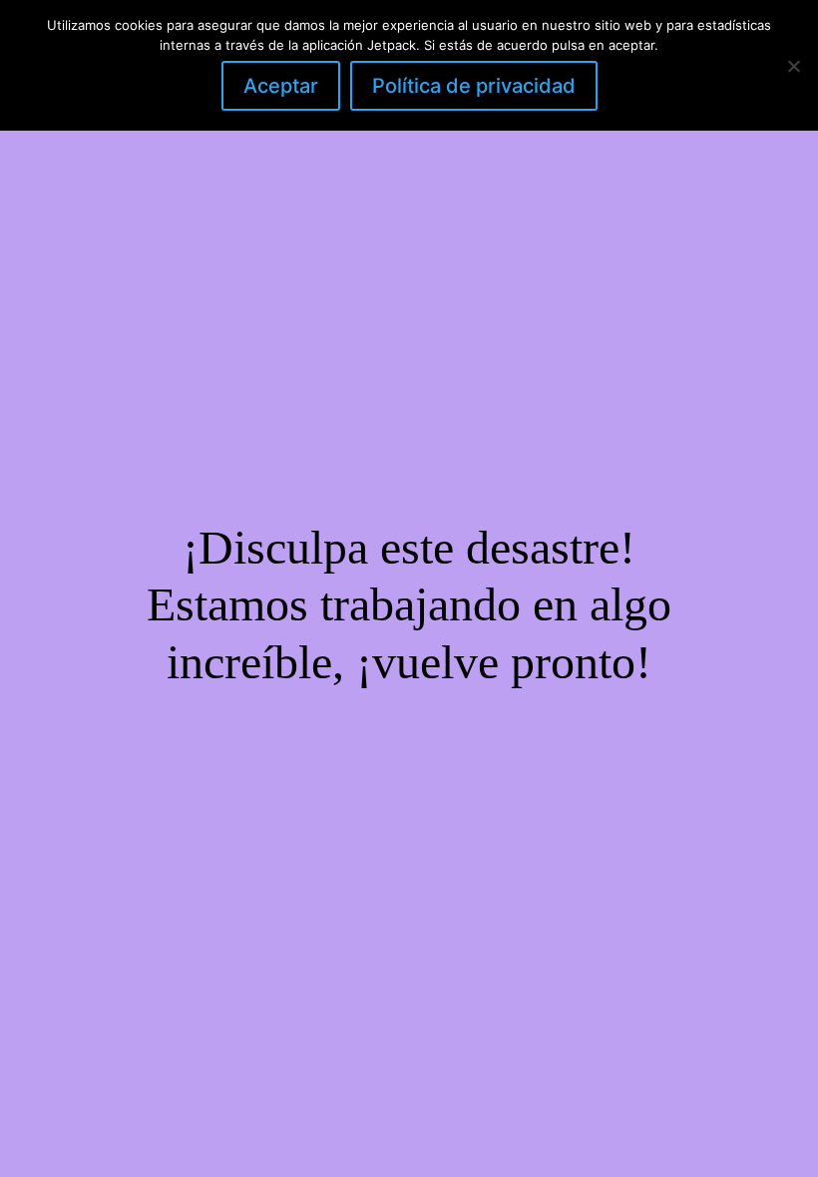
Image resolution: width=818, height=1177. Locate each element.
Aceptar (280, 86)
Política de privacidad (474, 86)
